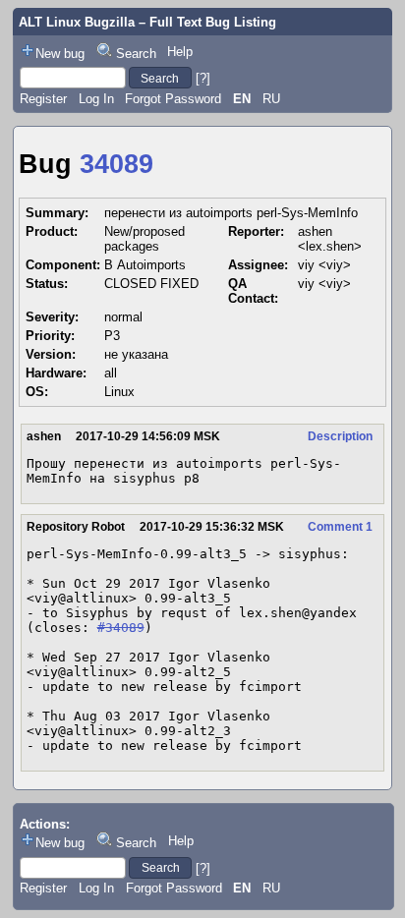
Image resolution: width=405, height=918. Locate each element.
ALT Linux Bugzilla (77, 22)
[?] (203, 78)
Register (43, 98)
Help (180, 51)
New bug (60, 53)
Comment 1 (340, 527)
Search (136, 53)
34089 (116, 164)
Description (340, 436)
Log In (96, 98)
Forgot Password (173, 98)
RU (271, 98)
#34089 (121, 627)
